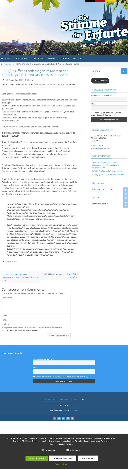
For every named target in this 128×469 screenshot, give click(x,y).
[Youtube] (125, 197)
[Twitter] (125, 193)
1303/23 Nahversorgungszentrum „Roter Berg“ (59, 273)
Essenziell (50, 451)
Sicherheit (51, 83)
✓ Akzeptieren (37, 458)
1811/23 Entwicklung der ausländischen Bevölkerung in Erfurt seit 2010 (20, 275)
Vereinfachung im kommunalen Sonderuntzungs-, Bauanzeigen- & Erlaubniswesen (105, 165)
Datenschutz (49, 398)
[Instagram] (125, 201)
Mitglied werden (100, 81)
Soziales (60, 83)
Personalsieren (61, 464)
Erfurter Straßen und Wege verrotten (107, 171)
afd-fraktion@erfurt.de (100, 148)
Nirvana (65, 408)
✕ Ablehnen (88, 458)
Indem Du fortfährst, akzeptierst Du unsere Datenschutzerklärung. (106, 114)
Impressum (63, 398)
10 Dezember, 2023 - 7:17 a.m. (19, 80)
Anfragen (9, 64)
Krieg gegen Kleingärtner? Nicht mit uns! (108, 175)
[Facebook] (125, 189)
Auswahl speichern (62, 458)
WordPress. (73, 408)
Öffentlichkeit (40, 83)
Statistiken (75, 451)
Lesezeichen (11, 259)
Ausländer (19, 83)
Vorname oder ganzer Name (102, 95)
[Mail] (125, 205)
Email (93, 104)
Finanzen (29, 83)
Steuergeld (70, 83)
